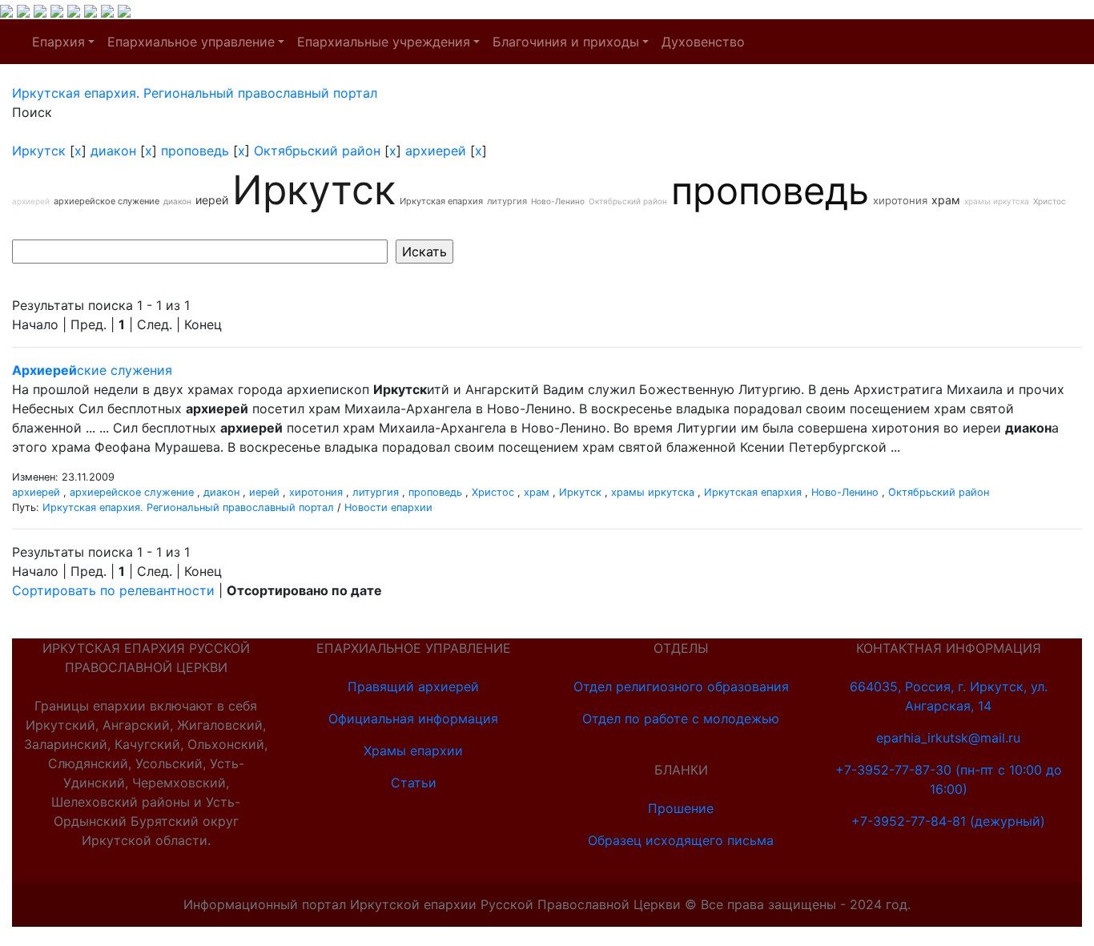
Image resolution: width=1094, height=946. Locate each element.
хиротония (900, 200)
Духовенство (703, 42)
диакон (113, 151)
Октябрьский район (317, 151)
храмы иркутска (996, 201)
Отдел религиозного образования (681, 686)
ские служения (92, 370)
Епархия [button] (58, 42)
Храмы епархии (413, 751)
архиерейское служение (106, 201)
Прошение (681, 808)
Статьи (413, 783)
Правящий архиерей (413, 686)
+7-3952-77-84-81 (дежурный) (948, 821)
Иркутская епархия (441, 201)
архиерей (435, 151)
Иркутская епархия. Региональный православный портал (188, 507)
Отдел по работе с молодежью (680, 719)
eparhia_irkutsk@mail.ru (948, 738)
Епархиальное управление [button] (191, 42)
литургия (507, 201)
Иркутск (39, 151)
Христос (1049, 201)
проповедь (195, 151)
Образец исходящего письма (681, 840)
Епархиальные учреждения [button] (383, 42)
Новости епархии (388, 507)
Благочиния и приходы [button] (566, 42)
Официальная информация (413, 719)
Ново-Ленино (558, 201)
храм (945, 200)
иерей (211, 200)
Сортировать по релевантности (113, 590)
